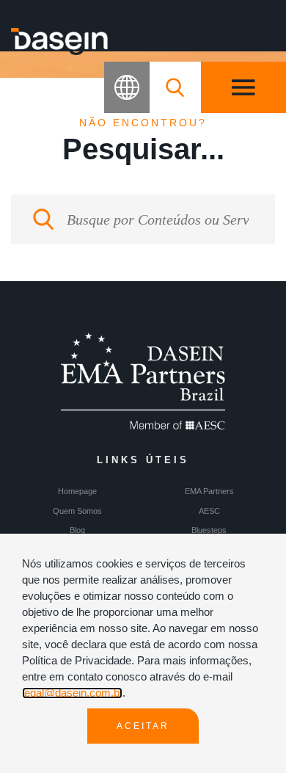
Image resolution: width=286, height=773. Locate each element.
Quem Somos (77, 511)
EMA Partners (209, 491)
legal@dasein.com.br (72, 693)
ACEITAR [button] (143, 726)
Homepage (77, 491)
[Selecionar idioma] (127, 87)
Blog (77, 530)
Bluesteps (209, 530)
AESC (209, 511)
